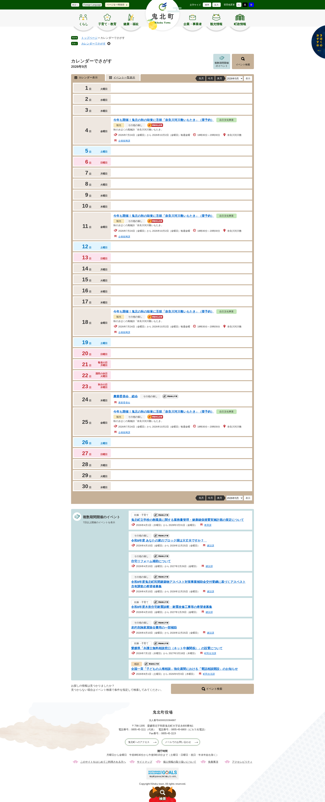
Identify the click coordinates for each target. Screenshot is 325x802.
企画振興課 (124, 140)
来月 (219, 78)
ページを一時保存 (115, 4)
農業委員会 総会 (125, 396)
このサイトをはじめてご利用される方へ (103, 761)
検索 (162, 794)
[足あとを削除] (108, 43)
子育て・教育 (107, 24)
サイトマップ (144, 761)
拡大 (216, 5)
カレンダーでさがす (93, 43)
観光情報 (216, 24)
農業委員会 (124, 402)
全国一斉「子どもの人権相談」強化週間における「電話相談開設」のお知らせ (184, 669)
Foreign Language (92, 5)
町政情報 (240, 24)
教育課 (207, 525)
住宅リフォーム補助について (151, 561)
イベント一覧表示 (124, 77)
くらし (83, 24)
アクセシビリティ (242, 761)
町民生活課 (210, 653)
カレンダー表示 (88, 77)
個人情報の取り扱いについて (179, 761)
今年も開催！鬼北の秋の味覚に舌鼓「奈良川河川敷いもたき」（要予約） (163, 120)
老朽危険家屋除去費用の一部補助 (154, 627)
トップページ (89, 37)
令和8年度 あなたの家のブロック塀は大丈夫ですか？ (169, 540)
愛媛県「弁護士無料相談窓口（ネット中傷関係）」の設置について (177, 648)
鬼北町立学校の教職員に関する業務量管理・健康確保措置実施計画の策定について (187, 520)
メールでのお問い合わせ (178, 742)
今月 (210, 78)
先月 (201, 78)
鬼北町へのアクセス (138, 742)
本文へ (75, 5)
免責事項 (213, 761)
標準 (207, 5)
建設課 (210, 545)
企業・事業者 (192, 24)
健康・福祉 (131, 24)
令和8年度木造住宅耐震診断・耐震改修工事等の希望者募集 (171, 607)
